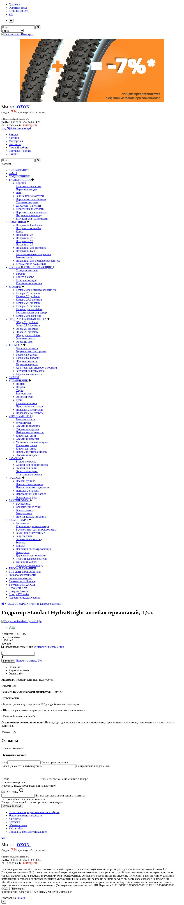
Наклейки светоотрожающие (33, 548)
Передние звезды (26, 189)
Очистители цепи (27, 471)
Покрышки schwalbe (28, 228)
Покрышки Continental (29, 225)
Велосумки (22, 552)
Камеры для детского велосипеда (36, 289)
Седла (19, 390)
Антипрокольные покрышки (33, 254)
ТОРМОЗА (16, 344)
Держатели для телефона (31, 555)
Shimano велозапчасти (22, 574)
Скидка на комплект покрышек (28, 831)
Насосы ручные (25, 480)
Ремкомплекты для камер (31, 312)
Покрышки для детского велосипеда (38, 260)
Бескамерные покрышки (31, 263)
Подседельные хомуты (29, 412)
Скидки (13, 153)
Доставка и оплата (20, 150)
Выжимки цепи (25, 419)
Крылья (20, 545)
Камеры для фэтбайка (29, 309)
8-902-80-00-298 (18, 10)
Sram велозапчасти (20, 578)
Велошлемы (23, 503)
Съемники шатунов (28, 425)
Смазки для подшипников (32, 464)
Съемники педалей (27, 455)
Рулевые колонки (26, 403)
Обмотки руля (24, 396)
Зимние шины (24, 257)
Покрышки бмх (25, 250)
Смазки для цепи (26, 468)
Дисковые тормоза (27, 348)
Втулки (20, 273)
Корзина (14, 137)
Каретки (21, 182)
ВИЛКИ (14, 377)
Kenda (19, 231)
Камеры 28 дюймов (28, 302)
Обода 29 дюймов (27, 331)
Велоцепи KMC (18, 587)
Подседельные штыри (29, 409)
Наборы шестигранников (31, 451)
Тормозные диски (27, 354)
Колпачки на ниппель (29, 283)
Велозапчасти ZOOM (22, 584)
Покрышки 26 (24, 234)
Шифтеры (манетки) (28, 205)
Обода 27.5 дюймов (28, 325)
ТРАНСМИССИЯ (20, 179)
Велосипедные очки (28, 506)
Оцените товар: (10, 782)
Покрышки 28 (24, 241)
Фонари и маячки (26, 561)
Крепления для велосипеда (32, 526)
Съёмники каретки (27, 429)
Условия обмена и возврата (25, 815)
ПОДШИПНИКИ (19, 176)
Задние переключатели (30, 195)
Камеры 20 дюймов (28, 293)
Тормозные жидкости (29, 374)
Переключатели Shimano (31, 199)
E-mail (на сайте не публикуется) (21, 766)
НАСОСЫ (15, 477)
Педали (20, 387)
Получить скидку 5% (29, 660)
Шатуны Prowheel (20, 591)
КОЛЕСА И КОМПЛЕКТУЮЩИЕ (31, 267)
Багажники (22, 523)
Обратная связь (18, 7)
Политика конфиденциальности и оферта (34, 812)
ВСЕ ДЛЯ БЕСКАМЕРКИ (25, 571)
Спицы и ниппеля (27, 270)
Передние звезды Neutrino (24, 597)
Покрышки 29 (24, 244)
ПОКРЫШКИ (18, 221)
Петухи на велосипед (29, 215)
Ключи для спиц (26, 435)
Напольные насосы (27, 490)
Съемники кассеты (27, 438)
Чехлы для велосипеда (29, 565)
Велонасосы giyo (26, 497)
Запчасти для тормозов (30, 370)
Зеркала (20, 542)
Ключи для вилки (26, 448)
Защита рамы (24, 536)
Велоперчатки (24, 510)
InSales (21, 897)
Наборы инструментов (30, 432)
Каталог (14, 134)
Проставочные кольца (29, 406)
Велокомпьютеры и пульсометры (36, 529)
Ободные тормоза (27, 361)
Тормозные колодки (28, 357)
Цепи (19, 192)
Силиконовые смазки (29, 474)
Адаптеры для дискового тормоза (36, 367)
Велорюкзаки (24, 513)
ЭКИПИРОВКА (19, 500)
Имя (4, 762)
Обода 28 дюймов (27, 328)
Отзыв (5, 778)
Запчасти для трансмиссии (32, 218)
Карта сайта (16, 828)
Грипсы (20, 383)
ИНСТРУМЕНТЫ (20, 416)
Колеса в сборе (25, 276)
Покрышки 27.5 (25, 238)
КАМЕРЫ (15, 286)
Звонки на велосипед (29, 539)
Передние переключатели (31, 212)
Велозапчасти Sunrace (22, 581)
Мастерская (16, 141)
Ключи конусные (26, 445)
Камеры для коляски (28, 315)
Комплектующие (26, 280)
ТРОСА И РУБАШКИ (22, 568)
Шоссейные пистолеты (30, 208)
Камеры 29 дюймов (28, 306)
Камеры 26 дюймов (28, 296)
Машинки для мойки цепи (32, 442)
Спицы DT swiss (19, 594)
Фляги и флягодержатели (31, 558)
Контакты (15, 144)
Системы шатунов (27, 202)
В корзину (8, 660)
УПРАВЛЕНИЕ (19, 380)
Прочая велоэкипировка (31, 516)
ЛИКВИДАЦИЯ (19, 169)
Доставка (14, 4)
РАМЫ (13, 173)
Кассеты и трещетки (28, 186)
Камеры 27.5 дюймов (29, 299)
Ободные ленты (25, 338)
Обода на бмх (24, 341)
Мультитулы (23, 422)
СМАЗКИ (15, 458)
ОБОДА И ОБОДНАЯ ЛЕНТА (28, 319)
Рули (19, 399)
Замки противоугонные (30, 532)
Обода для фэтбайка (28, 335)
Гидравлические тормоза (31, 351)
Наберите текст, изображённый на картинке (28, 785)
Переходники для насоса (31, 493)
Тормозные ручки (27, 364)
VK (11, 14)
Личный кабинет (19, 147)
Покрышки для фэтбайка (31, 247)
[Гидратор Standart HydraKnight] (21, 621)
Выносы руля (24, 393)
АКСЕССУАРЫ (19, 519)
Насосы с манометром (29, 484)
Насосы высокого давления (32, 487)
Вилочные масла (26, 461)
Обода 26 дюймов (27, 322)
